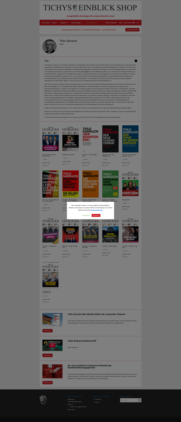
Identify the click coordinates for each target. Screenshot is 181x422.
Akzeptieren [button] (96, 215)
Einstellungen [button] (86, 215)
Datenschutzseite (97, 210)
